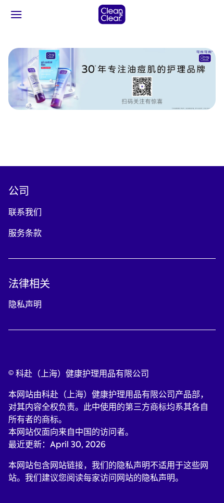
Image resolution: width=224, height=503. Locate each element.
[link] (25, 212)
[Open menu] (34, 14)
